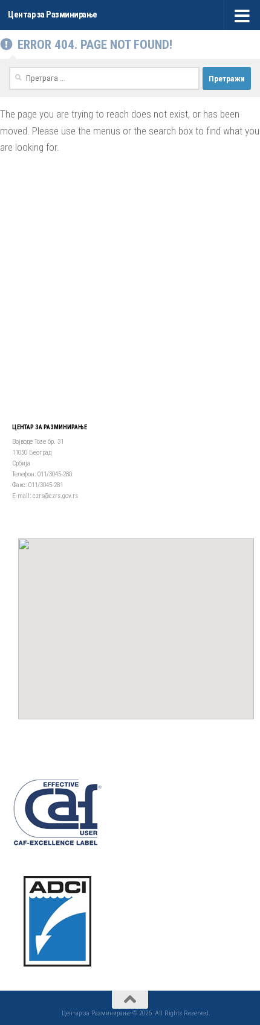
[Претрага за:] (104, 78)
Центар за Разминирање (52, 15)
